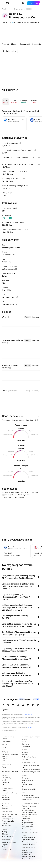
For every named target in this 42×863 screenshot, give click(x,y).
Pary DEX (5, 758)
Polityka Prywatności (29, 812)
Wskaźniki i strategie (9, 842)
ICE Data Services (27, 714)
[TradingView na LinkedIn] (23, 704)
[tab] (27, 317)
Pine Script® (6, 799)
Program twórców (8, 821)
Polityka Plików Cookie (29, 814)
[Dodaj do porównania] (23, 120)
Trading (4, 832)
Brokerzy (25, 755)
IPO (3, 784)
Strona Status (26, 829)
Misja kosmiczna (27, 780)
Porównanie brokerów (29, 757)
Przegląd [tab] (5, 44)
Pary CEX (5, 756)
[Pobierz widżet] (38, 416)
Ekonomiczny (6, 778)
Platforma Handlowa (28, 844)
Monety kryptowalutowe (10, 754)
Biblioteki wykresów (28, 837)
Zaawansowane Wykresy (30, 842)
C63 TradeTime (27, 800)
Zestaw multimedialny (29, 789)
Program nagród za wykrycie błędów (28, 826)
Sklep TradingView (28, 795)
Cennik (24, 742)
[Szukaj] (23, 3)
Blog (23, 782)
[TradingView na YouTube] (13, 704)
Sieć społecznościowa (9, 814)
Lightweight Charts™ (28, 839)
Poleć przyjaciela (7, 819)
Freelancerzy (6, 847)
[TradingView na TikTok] (32, 704)
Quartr (29, 727)
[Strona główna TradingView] (7, 3)
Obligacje (5, 752)
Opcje (4, 795)
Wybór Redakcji (7, 836)
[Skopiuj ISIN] (17, 297)
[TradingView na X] (3, 704)
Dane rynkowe (26, 744)
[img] (36, 22)
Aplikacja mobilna (8, 806)
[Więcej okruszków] (9, 9)
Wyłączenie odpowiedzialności (28, 809)
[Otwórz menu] (3, 3)
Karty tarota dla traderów (30, 797)
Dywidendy (6, 782)
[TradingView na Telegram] (28, 704)
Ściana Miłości (6, 816)
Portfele (4, 791)
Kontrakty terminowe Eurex (31, 769)
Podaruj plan (26, 746)
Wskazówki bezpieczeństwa (27, 821)
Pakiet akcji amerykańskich (31, 772)
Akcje (4, 747)
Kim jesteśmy (26, 778)
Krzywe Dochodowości (9, 793)
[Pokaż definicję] (20, 143)
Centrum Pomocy (27, 784)
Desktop (5, 808)
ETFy (3, 749)
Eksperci (5, 845)
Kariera (24, 787)
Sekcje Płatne (6, 849)
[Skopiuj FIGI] (17, 304)
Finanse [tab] (14, 44)
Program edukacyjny (29, 859)
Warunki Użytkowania (29, 806)
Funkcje (24, 739)
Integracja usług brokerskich (27, 853)
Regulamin (5, 823)
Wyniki (4, 780)
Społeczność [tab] (25, 44)
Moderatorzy (6, 825)
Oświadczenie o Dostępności (27, 817)
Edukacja (5, 834)
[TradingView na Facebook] (8, 704)
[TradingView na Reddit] (37, 704)
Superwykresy (7, 741)
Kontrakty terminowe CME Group (30, 766)
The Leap (25, 759)
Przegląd (25, 752)
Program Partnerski (28, 856)
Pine (3, 761)
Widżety (24, 835)
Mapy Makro (6, 797)
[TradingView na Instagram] (18, 704)
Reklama (25, 850)
